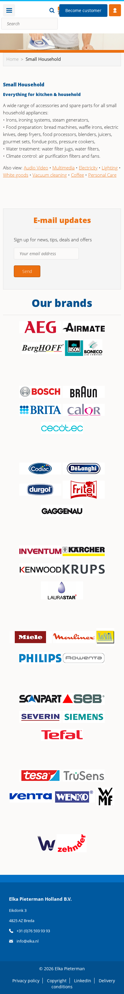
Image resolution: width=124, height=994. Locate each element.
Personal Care (102, 175)
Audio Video (36, 168)
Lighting (110, 168)
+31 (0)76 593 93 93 (33, 931)
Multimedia (63, 168)
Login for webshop (115, 10)
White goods (15, 175)
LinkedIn (82, 980)
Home (12, 59)
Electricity (88, 168)
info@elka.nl (28, 941)
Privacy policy (25, 980)
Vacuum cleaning (50, 175)
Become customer (83, 10)
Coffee (77, 175)
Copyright (57, 980)
